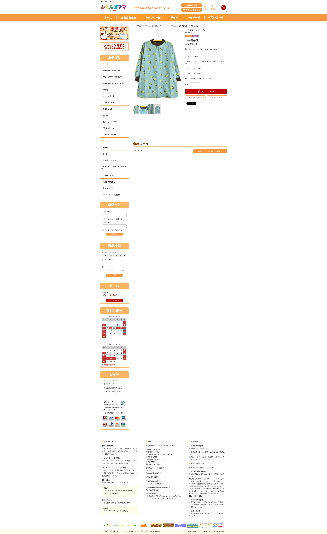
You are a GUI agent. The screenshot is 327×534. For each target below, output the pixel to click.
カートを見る (114, 300)
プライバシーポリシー (112, 392)
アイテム (158, 26)
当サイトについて (110, 380)
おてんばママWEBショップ (144, 26)
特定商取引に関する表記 (113, 388)
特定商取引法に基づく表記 (151, 531)
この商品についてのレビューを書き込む (210, 151)
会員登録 (112, 531)
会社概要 (105, 531)
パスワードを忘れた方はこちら (112, 230)
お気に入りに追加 (217, 97)
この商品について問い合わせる (195, 97)
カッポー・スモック (170, 26)
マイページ (120, 531)
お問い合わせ (109, 384)
